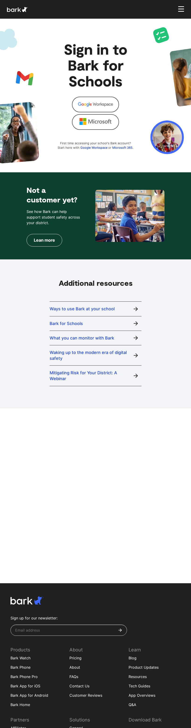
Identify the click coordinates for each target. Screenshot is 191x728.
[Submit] (120, 630)
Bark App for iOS (25, 686)
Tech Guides (139, 686)
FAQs (73, 676)
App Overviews (142, 695)
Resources (138, 676)
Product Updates (144, 667)
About (74, 667)
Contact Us (79, 686)
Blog (132, 658)
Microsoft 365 (122, 147)
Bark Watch (20, 658)
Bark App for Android (29, 695)
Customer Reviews (85, 695)
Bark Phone (20, 667)
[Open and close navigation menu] (180, 8)
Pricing (75, 658)
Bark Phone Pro (24, 676)
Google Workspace (94, 147)
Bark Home (20, 704)
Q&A (132, 704)
